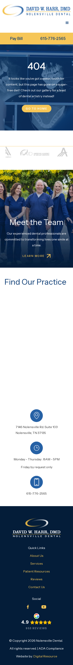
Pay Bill (16, 38)
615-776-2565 (53, 38)
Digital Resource (45, 656)
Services (36, 563)
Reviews (36, 579)
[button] (67, 23)
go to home (36, 108)
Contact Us (36, 587)
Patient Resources (36, 571)
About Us (36, 556)
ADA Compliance (51, 648)
